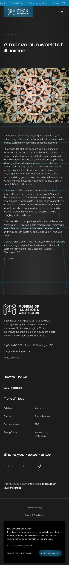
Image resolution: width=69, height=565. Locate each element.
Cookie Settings (34, 507)
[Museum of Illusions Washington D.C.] (18, 11)
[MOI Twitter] (39, 466)
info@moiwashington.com (17, 351)
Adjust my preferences (18, 545)
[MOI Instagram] (8, 466)
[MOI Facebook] (23, 466)
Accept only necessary (19, 553)
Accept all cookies (50, 553)
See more (8, 258)
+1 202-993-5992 (12, 357)
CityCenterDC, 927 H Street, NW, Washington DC (28, 345)
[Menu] (61, 11)
